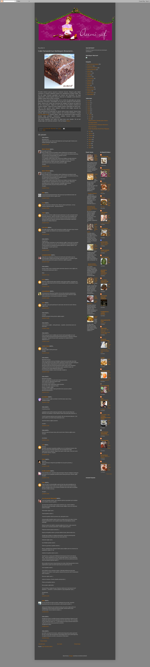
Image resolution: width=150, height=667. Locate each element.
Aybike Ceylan (45, 346)
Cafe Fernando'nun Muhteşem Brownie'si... (98, 124)
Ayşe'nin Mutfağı (105, 385)
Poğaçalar (89, 80)
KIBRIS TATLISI (109, 159)
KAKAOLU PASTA (105, 371)
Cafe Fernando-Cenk (43, 114)
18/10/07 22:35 (45, 371)
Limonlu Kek (104, 463)
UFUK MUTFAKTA (105, 169)
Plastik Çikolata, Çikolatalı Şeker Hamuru (98, 120)
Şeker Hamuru (90, 92)
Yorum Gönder (43, 641)
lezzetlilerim (45, 397)
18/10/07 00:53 (45, 353)
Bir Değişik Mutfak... (93, 122)
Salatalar (89, 90)
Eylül (90, 131)
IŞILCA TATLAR (46, 149)
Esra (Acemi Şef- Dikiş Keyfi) (49, 498)
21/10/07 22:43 (45, 596)
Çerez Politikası (104, 251)
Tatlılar (88, 75)
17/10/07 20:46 (45, 341)
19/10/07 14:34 (45, 425)
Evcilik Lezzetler (46, 471)
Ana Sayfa (59, 644)
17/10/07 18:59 (45, 328)
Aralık (90, 114)
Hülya (43, 482)
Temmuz (91, 135)
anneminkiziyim (104, 440)
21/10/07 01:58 (45, 466)
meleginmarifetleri (46, 255)
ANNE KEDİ (104, 328)
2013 (88, 100)
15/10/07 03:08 (45, 166)
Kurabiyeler (90, 66)
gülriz (43, 302)
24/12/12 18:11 (45, 638)
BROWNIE (103, 314)
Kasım (90, 116)
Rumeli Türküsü (105, 257)
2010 (88, 107)
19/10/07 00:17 (45, 392)
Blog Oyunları (90, 87)
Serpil (43, 202)
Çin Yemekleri (90, 78)
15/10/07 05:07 (45, 250)
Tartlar (88, 85)
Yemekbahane (104, 228)
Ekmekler (89, 82)
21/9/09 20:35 (45, 626)
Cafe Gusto (45, 227)
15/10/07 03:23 (45, 198)
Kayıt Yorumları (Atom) (47, 646)
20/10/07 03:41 (45, 440)
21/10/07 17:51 (45, 477)
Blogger (71, 655)
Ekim (90, 118)
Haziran (91, 137)
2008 (88, 111)
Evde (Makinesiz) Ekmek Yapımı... (95, 158)
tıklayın (68, 121)
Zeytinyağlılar (90, 94)
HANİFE (103, 358)
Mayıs (90, 139)
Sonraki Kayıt (42, 644)
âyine (43, 600)
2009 (88, 109)
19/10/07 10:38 (45, 402)
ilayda (43, 279)
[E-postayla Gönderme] (64, 128)
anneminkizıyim (46, 291)
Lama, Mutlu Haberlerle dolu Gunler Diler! (104, 281)
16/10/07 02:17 (45, 308)
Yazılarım (89, 73)
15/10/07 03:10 (45, 188)
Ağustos (91, 133)
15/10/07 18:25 (45, 298)
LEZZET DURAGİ (105, 250)
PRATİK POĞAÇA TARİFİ (109, 362)
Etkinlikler (89, 83)
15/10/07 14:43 (45, 275)
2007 (88, 113)
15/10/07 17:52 (45, 286)
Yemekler (89, 76)
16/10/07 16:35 (45, 318)
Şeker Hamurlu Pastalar (92, 64)
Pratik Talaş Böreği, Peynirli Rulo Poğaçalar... (99, 128)
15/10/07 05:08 (45, 261)
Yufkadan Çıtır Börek (95, 176)
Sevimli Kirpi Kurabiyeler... (95, 280)
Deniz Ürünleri (90, 89)
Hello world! (103, 274)
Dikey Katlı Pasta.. (92, 126)
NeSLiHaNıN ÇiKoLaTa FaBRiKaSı (104, 297)
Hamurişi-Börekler (91, 69)
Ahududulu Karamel (105, 434)
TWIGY (43, 213)
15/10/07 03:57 (45, 222)
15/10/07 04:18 (45, 234)
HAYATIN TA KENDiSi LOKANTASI (104, 272)
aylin (43, 444)
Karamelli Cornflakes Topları (109, 467)
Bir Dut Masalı (104, 455)
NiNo (43, 192)
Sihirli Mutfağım (104, 156)
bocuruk (103, 197)
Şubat (90, 145)
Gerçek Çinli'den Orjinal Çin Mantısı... (92, 264)
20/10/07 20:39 (45, 454)
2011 (88, 104)
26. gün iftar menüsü (109, 390)
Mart (90, 143)
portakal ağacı (104, 242)
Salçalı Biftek (95, 317)
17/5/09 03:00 (45, 612)
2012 (88, 102)
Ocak (90, 147)
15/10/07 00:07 (45, 144)
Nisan (90, 141)
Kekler (44, 130)
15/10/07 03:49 (45, 208)
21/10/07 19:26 (45, 493)
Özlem (43, 459)
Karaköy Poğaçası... (92, 193)
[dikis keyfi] (86, 58)
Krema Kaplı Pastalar (92, 67)
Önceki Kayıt (77, 644)
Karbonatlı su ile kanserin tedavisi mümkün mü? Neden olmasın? (92, 208)
